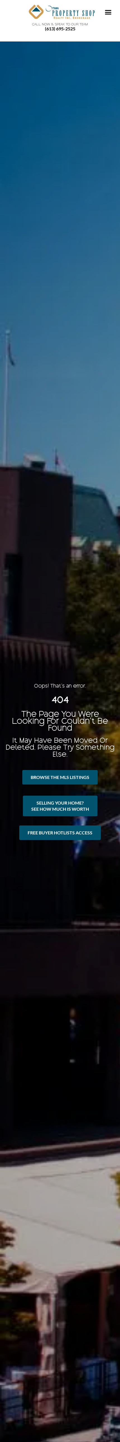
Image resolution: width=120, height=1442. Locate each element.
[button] (108, 12)
